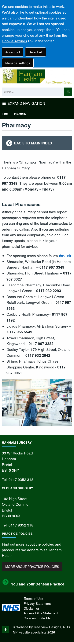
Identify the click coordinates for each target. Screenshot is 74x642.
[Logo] (37, 76)
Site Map (46, 618)
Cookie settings (14, 40)
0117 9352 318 (21, 479)
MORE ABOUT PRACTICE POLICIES (32, 566)
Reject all (36, 52)
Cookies (30, 618)
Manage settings (17, 62)
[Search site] (68, 92)
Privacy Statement (37, 603)
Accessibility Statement (41, 613)
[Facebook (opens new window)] (5, 629)
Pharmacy (20, 113)
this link (65, 255)
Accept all (12, 52)
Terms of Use (33, 598)
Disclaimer (31, 608)
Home (5, 113)
